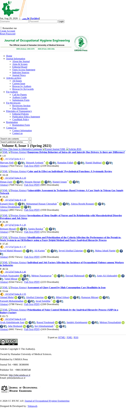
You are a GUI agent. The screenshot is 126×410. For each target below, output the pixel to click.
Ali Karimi (39, 250)
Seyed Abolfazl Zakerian (71, 250)
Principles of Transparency (19, 111)
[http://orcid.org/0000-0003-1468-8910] (100, 297)
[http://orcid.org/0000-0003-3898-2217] (89, 322)
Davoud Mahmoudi (75, 275)
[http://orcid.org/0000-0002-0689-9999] (16, 204)
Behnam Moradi (8, 229)
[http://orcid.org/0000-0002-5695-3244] (46, 229)
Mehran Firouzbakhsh (110, 322)
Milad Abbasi (62, 297)
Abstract (4, 166)
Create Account (7, 31)
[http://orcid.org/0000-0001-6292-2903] (48, 251)
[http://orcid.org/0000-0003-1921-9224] (24, 326)
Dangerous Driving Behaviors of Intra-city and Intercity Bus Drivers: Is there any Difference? (76, 152)
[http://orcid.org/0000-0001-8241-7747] (54, 301)
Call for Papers (19, 94)
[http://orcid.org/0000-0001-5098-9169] (117, 251)
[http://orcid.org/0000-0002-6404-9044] (75, 163)
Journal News (19, 75)
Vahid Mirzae (10, 278)
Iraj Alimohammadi (44, 326)
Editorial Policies (20, 114)
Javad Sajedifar (43, 301)
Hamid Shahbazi (93, 162)
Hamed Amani (60, 181)
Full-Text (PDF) (32, 166)
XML (69, 337)
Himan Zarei (6, 181)
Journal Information (15, 58)
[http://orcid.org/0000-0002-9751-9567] (47, 163)
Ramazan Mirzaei (89, 297)
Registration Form (21, 125)
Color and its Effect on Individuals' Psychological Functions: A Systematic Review (69, 171)
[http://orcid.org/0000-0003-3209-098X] (26, 322)
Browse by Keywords (23, 89)
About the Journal (21, 61)
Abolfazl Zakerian (35, 297)
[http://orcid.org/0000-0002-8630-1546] (103, 163)
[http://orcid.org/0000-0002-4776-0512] (24, 251)
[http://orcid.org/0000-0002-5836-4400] (85, 251)
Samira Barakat (35, 229)
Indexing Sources (20, 72)
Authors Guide (19, 97)
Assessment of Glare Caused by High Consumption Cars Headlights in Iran (66, 287)
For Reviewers (13, 103)
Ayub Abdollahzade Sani (12, 322)
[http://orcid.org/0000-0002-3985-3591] (15, 297)
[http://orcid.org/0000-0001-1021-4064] (14, 182)
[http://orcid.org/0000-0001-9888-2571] (18, 229)
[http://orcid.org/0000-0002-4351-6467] (42, 182)
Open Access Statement (23, 69)
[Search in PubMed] (23, 163)
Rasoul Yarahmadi (45, 322)
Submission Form (20, 100)
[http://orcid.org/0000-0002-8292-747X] (56, 322)
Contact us (11, 127)
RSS (76, 337)
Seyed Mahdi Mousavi (11, 250)
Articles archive (13, 78)
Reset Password (7, 33)
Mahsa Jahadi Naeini (105, 250)
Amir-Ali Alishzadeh (107, 275)
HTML (61, 337)
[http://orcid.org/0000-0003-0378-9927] (21, 275)
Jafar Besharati (15, 326)
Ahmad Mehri (7, 297)
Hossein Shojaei (32, 181)
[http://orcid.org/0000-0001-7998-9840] (123, 322)
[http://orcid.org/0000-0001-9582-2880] (25, 301)
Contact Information (22, 130)
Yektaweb (32, 406)
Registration (12, 122)
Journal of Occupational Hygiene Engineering (47, 401)
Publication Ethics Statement (26, 116)
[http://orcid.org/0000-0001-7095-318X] (15, 163)
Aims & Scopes (20, 64)
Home (9, 56)
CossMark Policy (20, 119)
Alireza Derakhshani (10, 207)
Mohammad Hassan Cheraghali (41, 203)
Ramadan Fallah (65, 162)
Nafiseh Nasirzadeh (9, 275)
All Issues (17, 80)
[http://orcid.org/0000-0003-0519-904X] (55, 275)
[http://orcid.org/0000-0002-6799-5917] (60, 204)
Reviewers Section (21, 105)
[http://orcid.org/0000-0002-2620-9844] (96, 204)
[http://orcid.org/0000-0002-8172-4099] (22, 207)
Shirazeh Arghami (34, 162)
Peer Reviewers (20, 108)
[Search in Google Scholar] (19, 163)
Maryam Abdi (7, 162)
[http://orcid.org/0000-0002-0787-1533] (71, 297)
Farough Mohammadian (11, 301)
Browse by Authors (21, 86)
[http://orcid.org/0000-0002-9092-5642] (70, 182)
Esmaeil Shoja (7, 203)
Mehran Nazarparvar (41, 275)
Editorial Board (19, 67)
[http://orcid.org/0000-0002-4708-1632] (86, 275)
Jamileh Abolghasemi (77, 322)
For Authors (12, 91)
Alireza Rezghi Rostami (82, 203)
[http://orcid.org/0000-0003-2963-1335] (57, 326)
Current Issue (18, 83)
